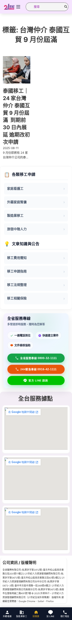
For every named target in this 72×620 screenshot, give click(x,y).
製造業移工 (15, 216)
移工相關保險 (17, 298)
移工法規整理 (17, 285)
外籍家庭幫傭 (17, 202)
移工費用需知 (17, 258)
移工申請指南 (17, 271)
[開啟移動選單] (18, 6)
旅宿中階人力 (17, 229)
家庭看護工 (15, 189)
